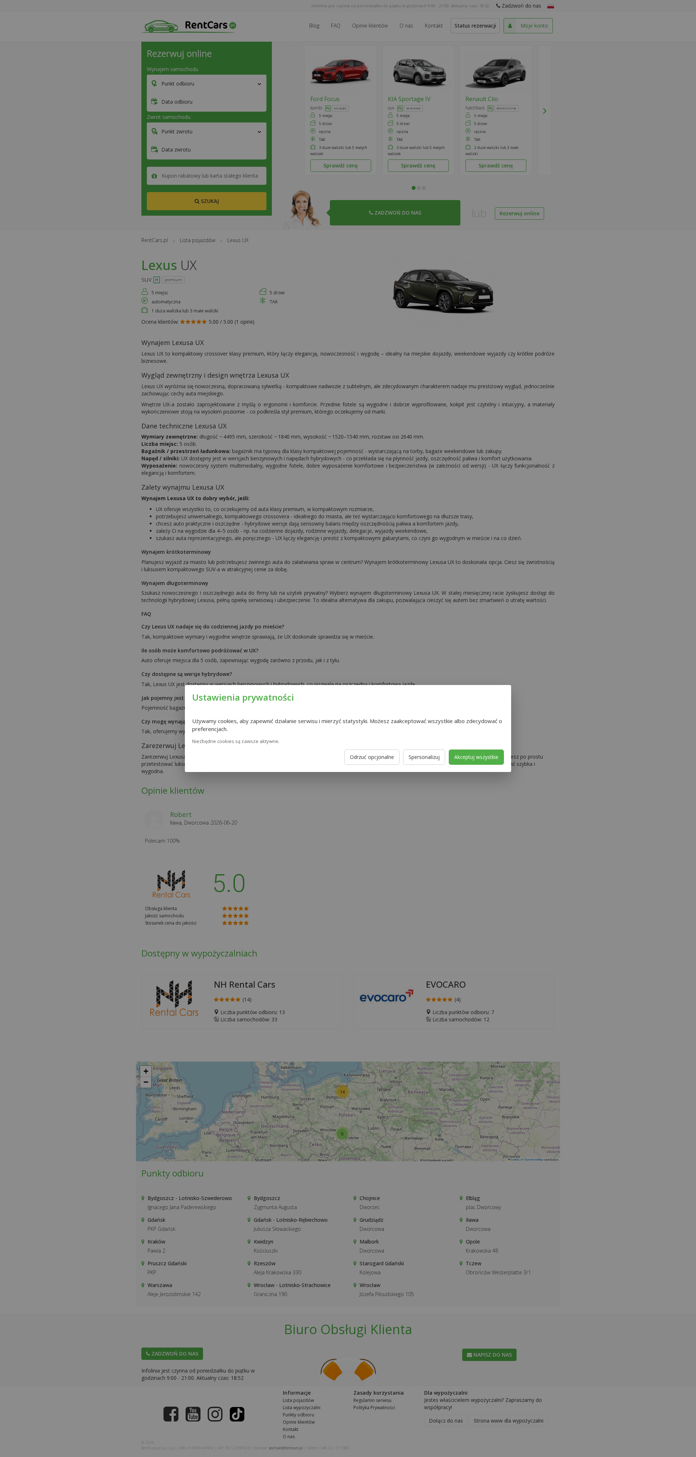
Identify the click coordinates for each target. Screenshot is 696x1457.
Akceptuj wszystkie (476, 757)
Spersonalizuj (424, 757)
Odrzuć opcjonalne (372, 757)
